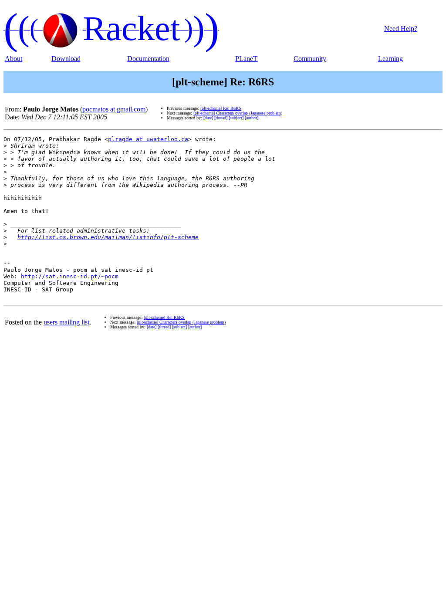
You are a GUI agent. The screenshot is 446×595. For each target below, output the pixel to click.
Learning (390, 58)
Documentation (148, 58)
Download (66, 58)
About (13, 58)
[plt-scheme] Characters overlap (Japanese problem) (237, 113)
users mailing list (66, 322)
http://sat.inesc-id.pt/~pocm (69, 276)
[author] (251, 117)
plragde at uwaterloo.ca (148, 139)
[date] (208, 117)
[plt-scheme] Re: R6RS (220, 108)
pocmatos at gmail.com (113, 109)
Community (310, 58)
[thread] (220, 117)
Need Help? (400, 28)
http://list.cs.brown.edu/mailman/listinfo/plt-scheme (108, 237)
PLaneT (246, 58)
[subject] (236, 117)
